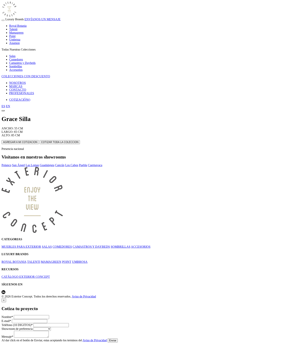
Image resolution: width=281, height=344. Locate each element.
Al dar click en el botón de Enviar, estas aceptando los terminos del (54, 340)
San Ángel (18, 165)
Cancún (59, 165)
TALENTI (33, 261)
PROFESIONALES (21, 93)
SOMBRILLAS (120, 246)
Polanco (6, 165)
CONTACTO (17, 89)
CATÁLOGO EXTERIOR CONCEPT (26, 276)
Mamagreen (16, 32)
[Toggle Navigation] (3, 20)
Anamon (14, 43)
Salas (12, 56)
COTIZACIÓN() (19, 99)
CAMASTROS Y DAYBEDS (91, 246)
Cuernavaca (95, 165)
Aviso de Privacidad (84, 296)
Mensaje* (7, 336)
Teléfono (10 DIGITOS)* (17, 325)
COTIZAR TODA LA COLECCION (59, 142)
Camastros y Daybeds (22, 63)
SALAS (47, 246)
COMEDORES (62, 246)
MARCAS (15, 86)
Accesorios (16, 69)
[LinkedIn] (3, 293)
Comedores (16, 59)
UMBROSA (80, 261)
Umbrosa (14, 39)
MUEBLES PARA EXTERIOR (21, 246)
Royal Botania (18, 25)
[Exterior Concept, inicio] (32, 231)
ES (3, 106)
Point (12, 36)
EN (8, 106)
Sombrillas (15, 66)
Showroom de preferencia (17, 328)
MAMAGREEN (51, 261)
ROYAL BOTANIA (14, 261)
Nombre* (7, 317)
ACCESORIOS (140, 246)
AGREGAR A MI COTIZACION (20, 142)
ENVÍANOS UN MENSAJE (42, 19)
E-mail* (6, 321)
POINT (66, 261)
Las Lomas (32, 165)
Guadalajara (47, 165)
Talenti (13, 29)
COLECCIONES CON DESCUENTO (26, 76)
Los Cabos (71, 165)
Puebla (83, 165)
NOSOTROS (17, 82)
